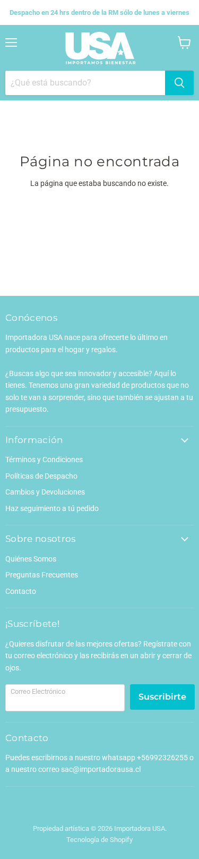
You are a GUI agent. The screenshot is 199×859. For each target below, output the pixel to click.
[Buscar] (179, 83)
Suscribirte (162, 697)
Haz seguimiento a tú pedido (52, 508)
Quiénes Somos (30, 559)
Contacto (20, 591)
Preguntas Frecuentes (41, 575)
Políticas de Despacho (41, 476)
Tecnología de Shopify (99, 840)
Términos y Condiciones (44, 459)
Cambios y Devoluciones (45, 492)
